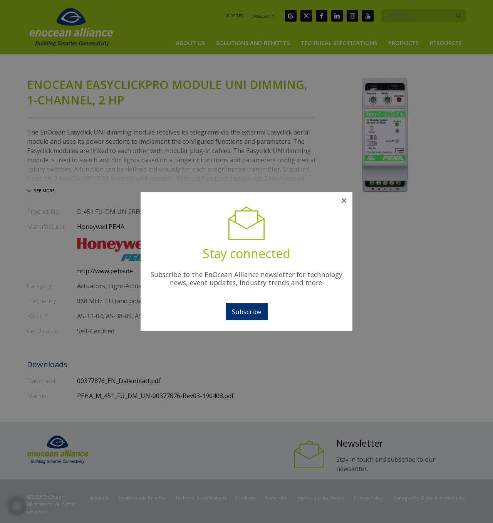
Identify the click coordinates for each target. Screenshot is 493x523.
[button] (17, 506)
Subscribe (247, 311)
